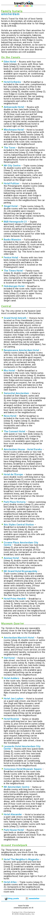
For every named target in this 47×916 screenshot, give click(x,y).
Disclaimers (29, 912)
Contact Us (17, 912)
